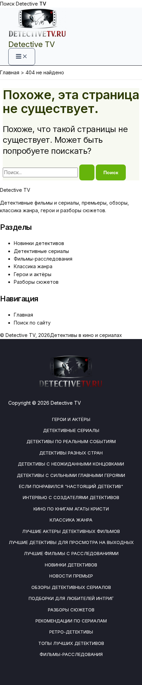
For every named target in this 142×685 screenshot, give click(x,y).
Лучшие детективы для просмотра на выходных (71, 542)
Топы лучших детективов (71, 643)
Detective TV (31, 44)
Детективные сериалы (41, 251)
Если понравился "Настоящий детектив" (71, 486)
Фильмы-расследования (43, 259)
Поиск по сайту (32, 323)
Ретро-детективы (71, 632)
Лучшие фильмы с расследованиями (71, 553)
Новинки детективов (39, 243)
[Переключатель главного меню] (21, 56)
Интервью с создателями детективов (71, 497)
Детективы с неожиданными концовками (71, 464)
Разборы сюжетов (36, 282)
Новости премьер (71, 576)
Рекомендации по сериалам (71, 620)
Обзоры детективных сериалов (71, 587)
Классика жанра (33, 266)
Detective (31, 4)
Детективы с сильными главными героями (71, 475)
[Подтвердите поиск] (86, 172)
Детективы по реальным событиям (71, 441)
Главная (23, 315)
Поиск (7, 4)
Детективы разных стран (71, 453)
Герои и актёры (32, 274)
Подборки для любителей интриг (71, 598)
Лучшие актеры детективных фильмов (71, 531)
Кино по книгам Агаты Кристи (71, 509)
